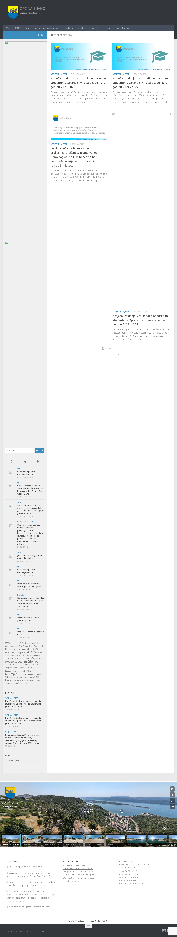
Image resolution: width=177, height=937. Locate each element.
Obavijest (9, 661)
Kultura (7, 655)
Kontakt (125, 28)
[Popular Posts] (24, 461)
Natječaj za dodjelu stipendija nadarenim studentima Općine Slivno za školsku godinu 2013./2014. (30, 602)
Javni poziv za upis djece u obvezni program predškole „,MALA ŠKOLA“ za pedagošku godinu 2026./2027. (30, 509)
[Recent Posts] (11, 461)
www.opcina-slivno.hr (128, 877)
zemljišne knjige (11, 683)
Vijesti (9, 28)
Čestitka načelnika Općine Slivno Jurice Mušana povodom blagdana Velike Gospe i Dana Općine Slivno (30, 489)
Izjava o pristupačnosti (99, 920)
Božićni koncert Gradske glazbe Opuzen (28, 619)
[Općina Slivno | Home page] (26, 12)
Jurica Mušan (31, 652)
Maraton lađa (25, 655)
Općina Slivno (26, 661)
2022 (7, 643)
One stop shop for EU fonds (75, 881)
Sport (19, 674)
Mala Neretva (15, 655)
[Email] (37, 35)
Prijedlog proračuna (34, 668)
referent (21, 671)
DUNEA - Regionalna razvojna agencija (79, 874)
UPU (36, 677)
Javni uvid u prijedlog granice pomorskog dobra (30, 556)
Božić (22, 643)
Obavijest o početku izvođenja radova (26, 472)
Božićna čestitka (32, 643)
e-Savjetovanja (23, 522)
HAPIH (23, 649)
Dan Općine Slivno (26, 646)
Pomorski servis (18, 665)
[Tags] (37, 461)
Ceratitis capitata (12, 646)
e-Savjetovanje (16, 649)
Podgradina (9, 665)
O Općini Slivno (22, 28)
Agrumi (11, 643)
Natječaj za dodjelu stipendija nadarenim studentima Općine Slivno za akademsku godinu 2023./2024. (140, 320)
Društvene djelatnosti (73, 28)
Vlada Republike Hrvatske (74, 865)
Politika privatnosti (76, 920)
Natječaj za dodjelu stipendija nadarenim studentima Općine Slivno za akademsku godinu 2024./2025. (140, 82)
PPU (25, 668)
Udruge (31, 677)
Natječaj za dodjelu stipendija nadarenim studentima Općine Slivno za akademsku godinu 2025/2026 (78, 82)
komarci (41, 652)
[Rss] (41, 35)
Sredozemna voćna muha (32, 674)
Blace (17, 643)
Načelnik (39, 658)
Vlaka (38, 680)
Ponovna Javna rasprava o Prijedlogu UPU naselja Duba (30, 585)
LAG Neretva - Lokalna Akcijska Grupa (79, 878)
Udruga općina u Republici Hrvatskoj (78, 871)
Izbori (29, 649)
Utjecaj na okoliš (17, 680)
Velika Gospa (29, 680)
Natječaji (55, 74)
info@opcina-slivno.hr (129, 874)
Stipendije (10, 677)
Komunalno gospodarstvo (46, 28)
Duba (7, 649)
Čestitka (22, 683)
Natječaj (30, 658)
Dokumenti (94, 28)
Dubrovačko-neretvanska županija (78, 868)
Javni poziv (20, 652)
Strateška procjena (21, 677)
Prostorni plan (11, 671)
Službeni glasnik (111, 28)
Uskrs (8, 680)
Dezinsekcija (39, 646)
